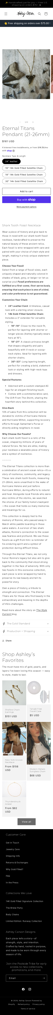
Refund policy (24, 1004)
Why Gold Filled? (14, 869)
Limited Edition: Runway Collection (24, 921)
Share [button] (9, 640)
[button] (6, 14)
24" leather (11, 161)
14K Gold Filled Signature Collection (24, 901)
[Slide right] (33, 122)
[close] (49, 23)
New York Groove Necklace (14, 761)
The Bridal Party (14, 908)
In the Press (12, 882)
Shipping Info (13, 856)
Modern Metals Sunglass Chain (38, 770)
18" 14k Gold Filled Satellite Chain (24, 174)
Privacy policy (39, 1004)
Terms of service (28, 1009)
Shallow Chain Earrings (12, 711)
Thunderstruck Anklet (12, 803)
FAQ (8, 876)
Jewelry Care (13, 849)
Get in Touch (12, 842)
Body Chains (12, 914)
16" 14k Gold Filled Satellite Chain (24, 168)
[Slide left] (20, 122)
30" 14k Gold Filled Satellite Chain (24, 181)
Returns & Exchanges (17, 862)
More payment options (27, 207)
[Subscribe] (43, 978)
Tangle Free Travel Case (36, 710)
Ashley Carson (25, 1001)
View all (26, 821)
